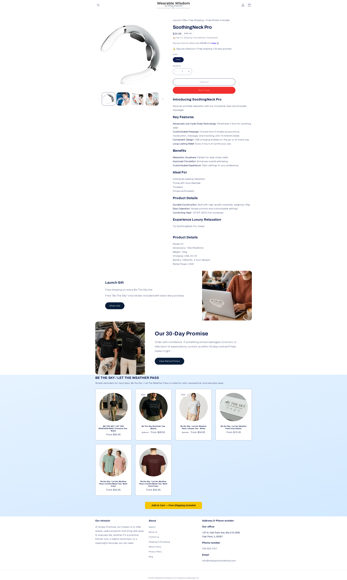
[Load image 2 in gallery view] (123, 99)
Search (152, 527)
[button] (98, 5)
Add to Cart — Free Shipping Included (174, 505)
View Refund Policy (169, 361)
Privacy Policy (155, 552)
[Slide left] (98, 99)
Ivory (180, 60)
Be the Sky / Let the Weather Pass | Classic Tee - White (194, 427)
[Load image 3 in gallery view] (137, 99)
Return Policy (155, 547)
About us (153, 532)
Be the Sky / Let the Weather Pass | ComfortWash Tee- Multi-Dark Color (153, 484)
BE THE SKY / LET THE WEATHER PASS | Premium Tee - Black (113, 428)
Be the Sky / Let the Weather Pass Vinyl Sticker (234, 427)
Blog (151, 557)
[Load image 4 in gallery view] (152, 99)
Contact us (154, 537)
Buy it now (204, 90)
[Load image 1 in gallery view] (108, 99)
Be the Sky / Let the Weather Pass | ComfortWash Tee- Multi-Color (113, 484)
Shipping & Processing (159, 542)
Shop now (115, 306)
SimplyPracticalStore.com (165, 578)
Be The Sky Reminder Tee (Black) (153, 427)
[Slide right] (163, 99)
